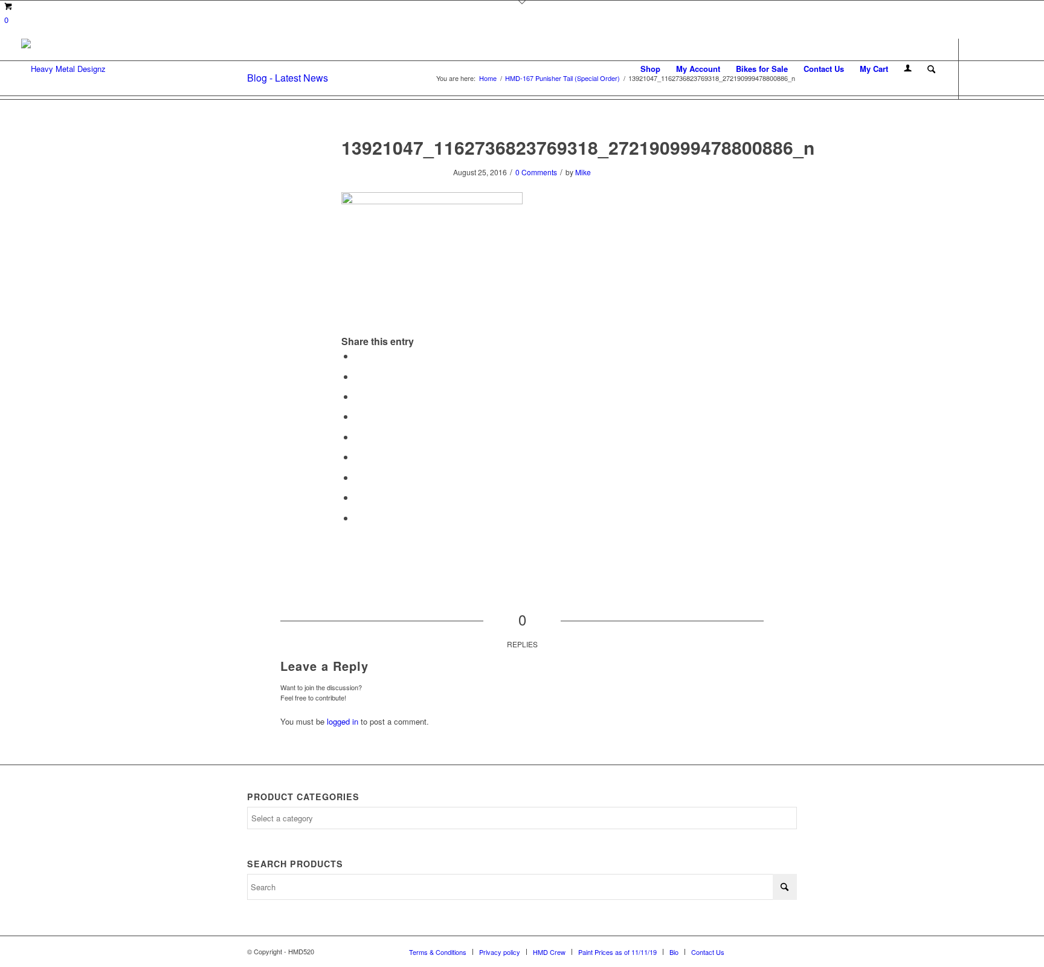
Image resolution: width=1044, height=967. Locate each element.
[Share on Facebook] (358, 355)
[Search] (931, 69)
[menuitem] (650, 69)
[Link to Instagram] (996, 68)
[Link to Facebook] (977, 68)
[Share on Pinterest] (358, 416)
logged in (342, 721)
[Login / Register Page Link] (908, 69)
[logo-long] (63, 69)
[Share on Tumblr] (358, 456)
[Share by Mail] (358, 517)
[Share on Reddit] (358, 497)
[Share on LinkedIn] (358, 436)
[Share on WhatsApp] (358, 396)
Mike (583, 172)
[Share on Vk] (358, 477)
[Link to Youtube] (1014, 68)
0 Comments (536, 172)
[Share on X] (358, 376)
